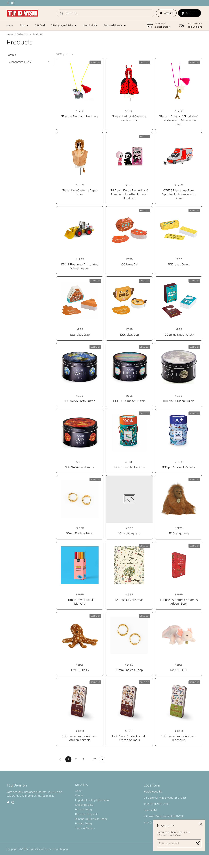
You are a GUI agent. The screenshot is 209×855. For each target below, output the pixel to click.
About (78, 791)
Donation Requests (86, 814)
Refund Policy (83, 809)
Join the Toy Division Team (91, 819)
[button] (189, 13)
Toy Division (35, 849)
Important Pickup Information (92, 800)
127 (94, 759)
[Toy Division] (22, 13)
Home (10, 34)
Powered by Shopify (55, 849)
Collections (22, 34)
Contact (79, 795)
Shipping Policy (84, 805)
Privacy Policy (83, 823)
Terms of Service (85, 828)
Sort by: (11, 55)
